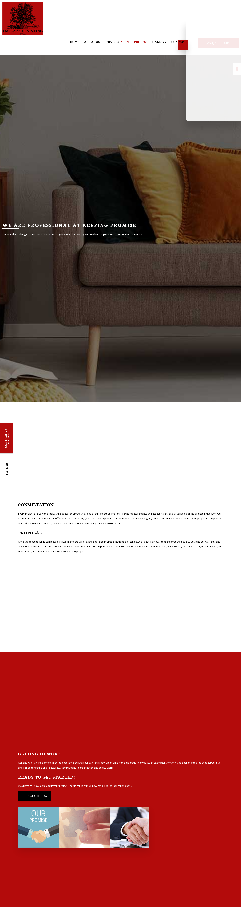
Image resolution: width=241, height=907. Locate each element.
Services (112, 42)
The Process (137, 42)
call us (7, 468)
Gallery (159, 42)
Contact (178, 42)
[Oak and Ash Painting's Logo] (22, 18)
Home (74, 42)
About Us (92, 42)
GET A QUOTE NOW (34, 796)
